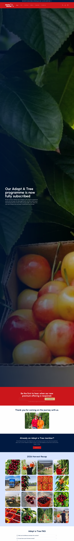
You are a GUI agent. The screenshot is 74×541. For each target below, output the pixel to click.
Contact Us (37, 447)
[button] (17, 5)
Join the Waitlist (49, 399)
